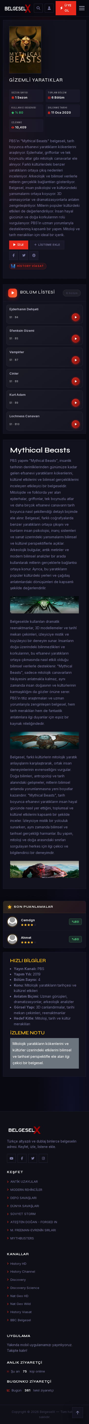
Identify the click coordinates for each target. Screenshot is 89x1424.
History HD (18, 1264)
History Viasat (21, 1312)
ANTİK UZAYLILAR (24, 1181)
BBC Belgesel (20, 1320)
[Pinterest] (33, 255)
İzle (21, 244)
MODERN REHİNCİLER (26, 1190)
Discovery (18, 1280)
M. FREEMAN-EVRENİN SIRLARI (33, 1230)
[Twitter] (23, 255)
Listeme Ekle (49, 244)
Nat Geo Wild (20, 1304)
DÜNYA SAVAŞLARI (24, 1206)
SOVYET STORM (23, 1214)
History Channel (22, 1271)
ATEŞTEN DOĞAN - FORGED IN (33, 1222)
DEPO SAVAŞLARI (23, 1198)
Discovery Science (24, 1288)
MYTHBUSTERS (22, 1238)
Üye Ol (68, 7)
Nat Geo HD (19, 1296)
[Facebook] (13, 255)
